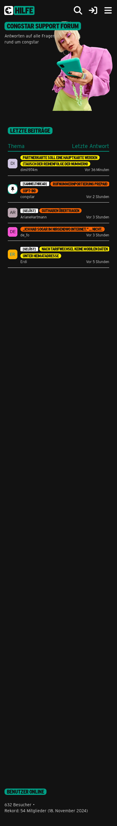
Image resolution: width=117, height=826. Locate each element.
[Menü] (108, 10)
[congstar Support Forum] (19, 10)
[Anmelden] (93, 10)
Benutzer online (25, 792)
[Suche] (78, 10)
